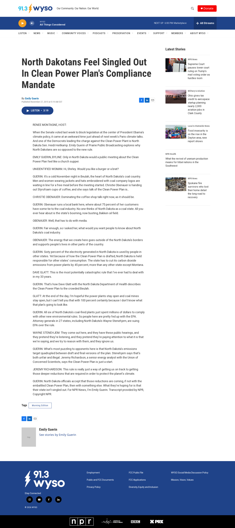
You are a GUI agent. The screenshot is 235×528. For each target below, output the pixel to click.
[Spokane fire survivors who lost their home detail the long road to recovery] (175, 184)
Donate (208, 8)
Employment (93, 473)
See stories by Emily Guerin (57, 435)
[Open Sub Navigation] (29, 33)
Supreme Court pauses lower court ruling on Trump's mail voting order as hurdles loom (199, 71)
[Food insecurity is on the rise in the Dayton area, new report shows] (175, 132)
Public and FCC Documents (100, 480)
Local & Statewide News (199, 126)
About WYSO (198, 33)
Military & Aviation (196, 91)
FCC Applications (137, 480)
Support (158, 33)
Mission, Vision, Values (182, 480)
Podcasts (99, 33)
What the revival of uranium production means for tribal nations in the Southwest (186, 162)
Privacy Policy (94, 487)
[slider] (37, 23)
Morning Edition (40, 405)
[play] (22, 23)
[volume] (32, 23)
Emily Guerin (32, 98)
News (37, 33)
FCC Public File (136, 473)
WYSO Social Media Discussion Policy (189, 473)
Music (51, 33)
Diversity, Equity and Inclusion (143, 487)
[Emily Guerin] (29, 437)
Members (177, 33)
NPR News (192, 59)
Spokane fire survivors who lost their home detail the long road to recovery (198, 190)
